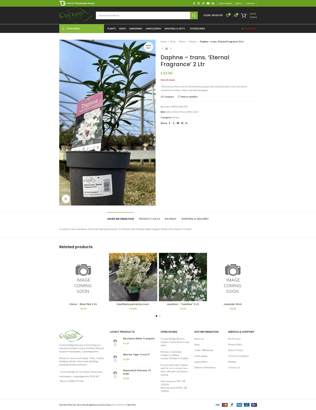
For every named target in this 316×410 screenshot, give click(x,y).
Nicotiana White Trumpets (139, 338)
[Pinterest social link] (182, 123)
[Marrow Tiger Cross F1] (115, 358)
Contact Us (234, 367)
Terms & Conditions (238, 356)
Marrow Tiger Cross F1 (136, 354)
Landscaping (200, 356)
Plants (182, 41)
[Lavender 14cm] (233, 277)
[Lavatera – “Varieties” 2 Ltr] (183, 277)
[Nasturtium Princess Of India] (115, 374)
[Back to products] (167, 49)
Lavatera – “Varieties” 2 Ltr (183, 304)
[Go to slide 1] (156, 316)
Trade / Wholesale (203, 350)
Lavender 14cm (233, 304)
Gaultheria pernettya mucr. (133, 304)
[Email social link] (178, 123)
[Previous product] (163, 49)
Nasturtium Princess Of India (137, 372)
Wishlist (232, 361)
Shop (173, 41)
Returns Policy (235, 350)
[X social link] (198, 3)
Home (164, 41)
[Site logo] (76, 15)
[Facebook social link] (194, 3)
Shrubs (192, 41)
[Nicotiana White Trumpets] (115, 342)
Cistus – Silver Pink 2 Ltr (83, 304)
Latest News (201, 361)
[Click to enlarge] (66, 199)
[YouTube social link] (208, 3)
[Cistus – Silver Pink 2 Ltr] (83, 277)
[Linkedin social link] (213, 3)
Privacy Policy (235, 344)
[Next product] (171, 49)
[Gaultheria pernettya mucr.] (133, 277)
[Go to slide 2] (160, 316)
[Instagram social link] (203, 3)
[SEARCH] (194, 15)
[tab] (120, 217)
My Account (234, 338)
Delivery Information (204, 367)
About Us (199, 338)
